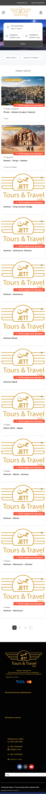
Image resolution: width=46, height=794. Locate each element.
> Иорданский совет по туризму (16, 726)
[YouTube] (31, 766)
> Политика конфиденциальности (17, 701)
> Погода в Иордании (12, 724)
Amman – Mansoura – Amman (17, 564)
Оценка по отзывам (31, 58)
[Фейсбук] (19, 766)
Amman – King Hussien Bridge (17, 206)
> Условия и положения (13, 699)
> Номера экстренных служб (15, 728)
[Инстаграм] (25, 766)
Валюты (8, 771)
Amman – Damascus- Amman (17, 250)
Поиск (23, 44)
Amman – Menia (11, 518)
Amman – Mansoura (13, 610)
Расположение (17, 26)
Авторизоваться (22, 3)
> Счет (7, 696)
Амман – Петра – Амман (15, 160)
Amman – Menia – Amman (16, 474)
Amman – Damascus (13, 294)
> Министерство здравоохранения (17, 721)
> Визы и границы (11, 731)
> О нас (7, 706)
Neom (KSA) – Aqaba (13, 428)
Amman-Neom (10, 338)
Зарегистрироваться (37, 3)
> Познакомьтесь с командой (15, 708)
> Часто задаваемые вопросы (15, 703)
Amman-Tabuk (10, 382)
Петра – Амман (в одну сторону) (19, 112)
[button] (40, 12)
